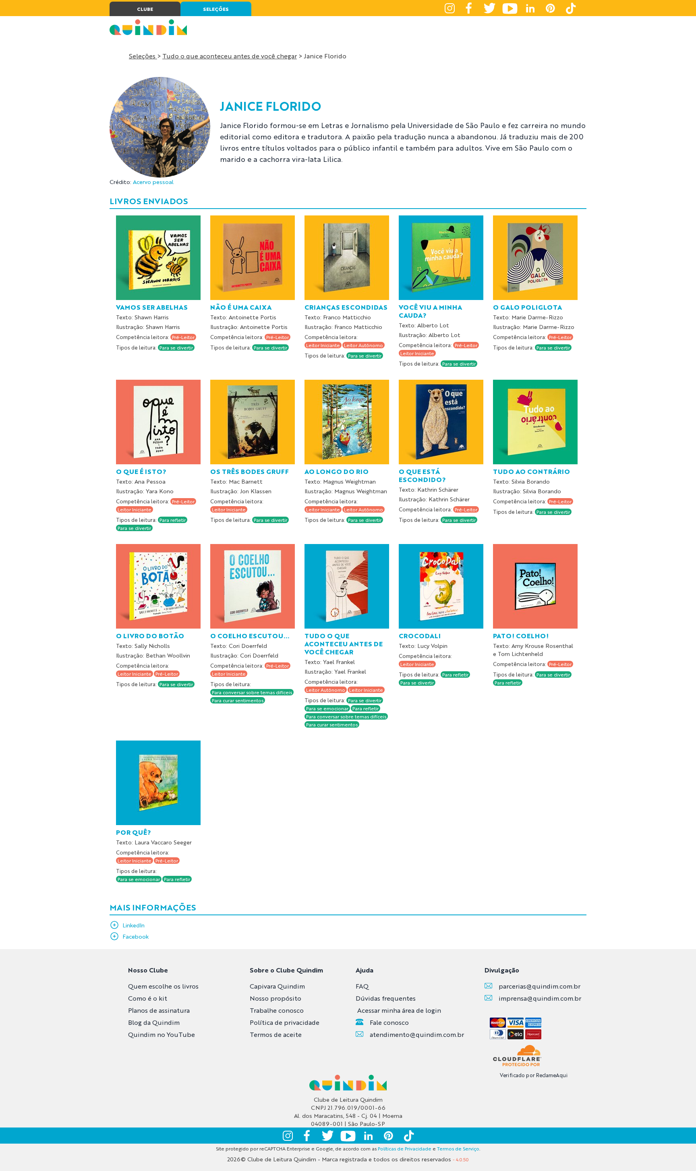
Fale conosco (389, 1022)
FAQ (362, 986)
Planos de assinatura (159, 1010)
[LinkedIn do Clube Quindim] (530, 8)
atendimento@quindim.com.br (417, 1034)
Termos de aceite (276, 1034)
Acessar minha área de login (399, 1010)
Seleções (143, 56)
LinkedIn (133, 925)
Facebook (135, 936)
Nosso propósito (275, 998)
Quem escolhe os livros (163, 986)
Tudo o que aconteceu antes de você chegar (229, 56)
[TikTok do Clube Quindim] (570, 8)
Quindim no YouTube (161, 1034)
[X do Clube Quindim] (490, 8)
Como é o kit (147, 998)
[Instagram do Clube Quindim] (449, 8)
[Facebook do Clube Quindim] (470, 8)
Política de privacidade (284, 1022)
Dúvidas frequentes (386, 998)
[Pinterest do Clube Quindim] (550, 8)
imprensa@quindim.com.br (540, 998)
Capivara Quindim (277, 986)
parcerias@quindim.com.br (539, 986)
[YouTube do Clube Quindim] (510, 8)
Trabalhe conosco (277, 1010)
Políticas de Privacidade (404, 1148)
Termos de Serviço (458, 1148)
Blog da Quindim (154, 1022)
